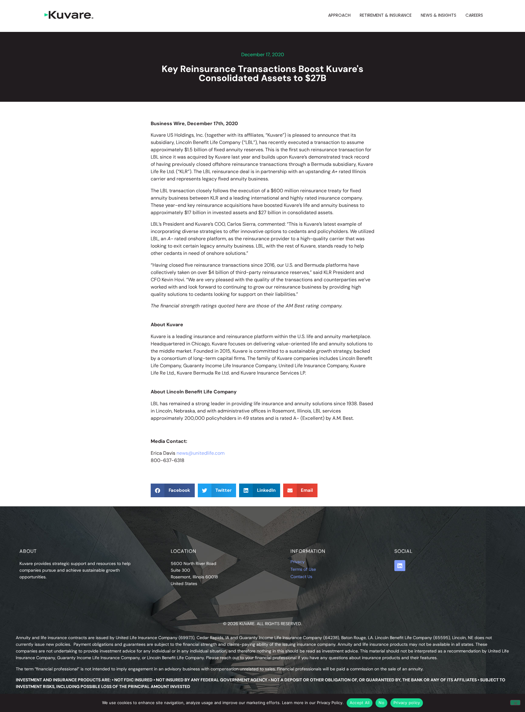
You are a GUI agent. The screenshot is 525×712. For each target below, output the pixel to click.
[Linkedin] (399, 565)
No (381, 702)
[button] (173, 490)
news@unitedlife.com (201, 453)
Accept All (360, 702)
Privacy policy (406, 702)
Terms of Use (303, 569)
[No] (515, 702)
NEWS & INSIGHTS (438, 15)
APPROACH (339, 15)
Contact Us (301, 576)
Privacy (297, 561)
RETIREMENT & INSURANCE (386, 15)
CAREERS (474, 15)
